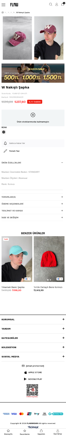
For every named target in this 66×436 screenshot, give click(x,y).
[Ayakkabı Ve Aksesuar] (11, 12)
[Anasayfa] (5, 12)
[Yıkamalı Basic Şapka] (17, 259)
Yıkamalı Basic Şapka (13, 287)
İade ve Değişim (10, 217)
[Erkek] (8, 12)
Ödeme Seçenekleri (12, 203)
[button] (48, 280)
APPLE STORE (35, 372)
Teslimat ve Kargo (12, 210)
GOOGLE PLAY (35, 379)
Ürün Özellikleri (11, 162)
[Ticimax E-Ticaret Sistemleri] (33, 427)
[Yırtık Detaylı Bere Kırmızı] (49, 259)
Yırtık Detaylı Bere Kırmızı (48, 287)
